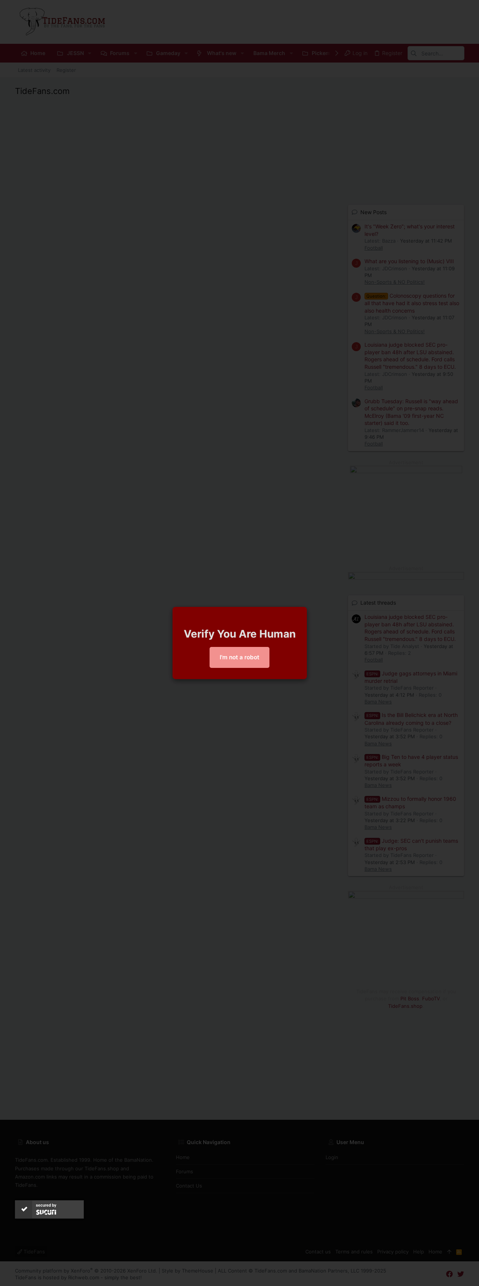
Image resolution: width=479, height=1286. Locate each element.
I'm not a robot (239, 657)
